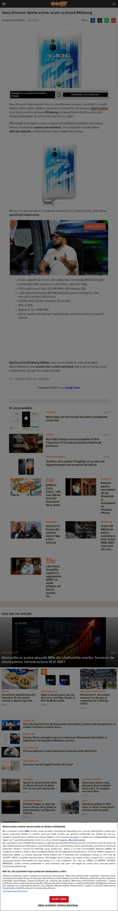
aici (101, 855)
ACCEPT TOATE (59, 899)
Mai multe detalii (77, 840)
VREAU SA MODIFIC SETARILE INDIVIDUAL (58, 906)
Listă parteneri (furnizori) (15, 891)
